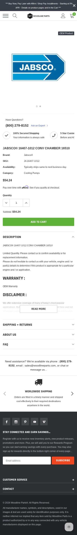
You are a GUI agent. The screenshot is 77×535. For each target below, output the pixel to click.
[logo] (38, 15)
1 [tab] (37, 106)
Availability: (9, 167)
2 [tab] (40, 106)
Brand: (6, 155)
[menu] (5, 16)
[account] (63, 15)
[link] (6, 421)
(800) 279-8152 (17, 125)
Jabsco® (28, 155)
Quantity (7, 195)
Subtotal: (7, 211)
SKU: (5, 161)
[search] (15, 15)
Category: (8, 173)
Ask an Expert (38, 125)
